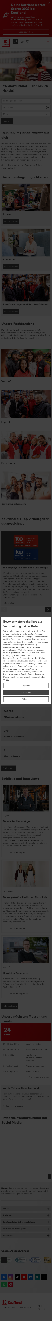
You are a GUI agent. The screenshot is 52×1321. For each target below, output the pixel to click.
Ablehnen (26, 699)
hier (7, 679)
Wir (4, 631)
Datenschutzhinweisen (13, 677)
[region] (26, 660)
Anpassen (26, 685)
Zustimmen (26, 692)
